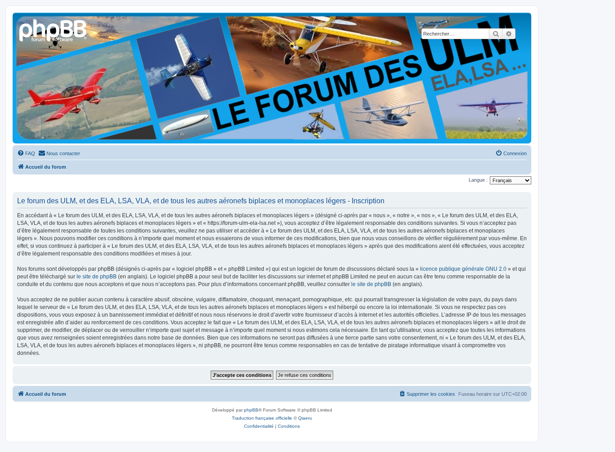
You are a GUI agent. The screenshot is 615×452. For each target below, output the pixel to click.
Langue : (478, 180)
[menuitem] (26, 153)
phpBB (251, 409)
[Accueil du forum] (53, 29)
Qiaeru (305, 418)
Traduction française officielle (262, 418)
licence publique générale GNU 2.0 (463, 269)
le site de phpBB (97, 276)
